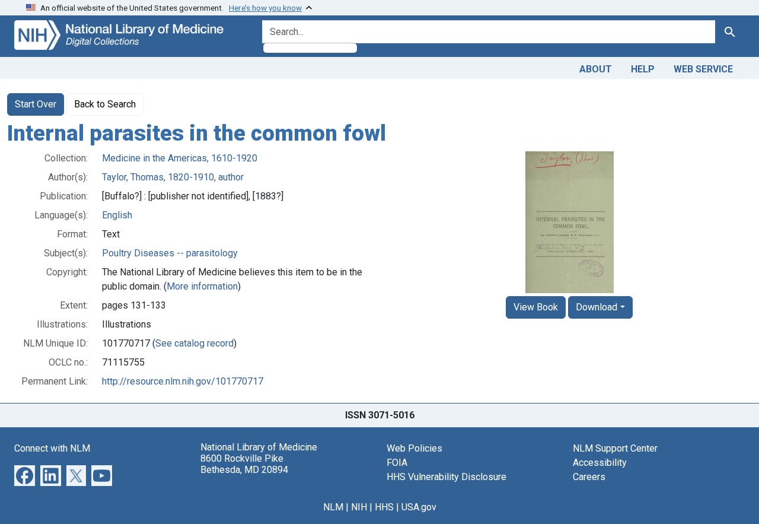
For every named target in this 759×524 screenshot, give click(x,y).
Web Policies (414, 448)
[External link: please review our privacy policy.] (24, 474)
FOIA (397, 462)
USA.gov (418, 507)
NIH (359, 507)
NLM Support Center (615, 448)
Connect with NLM (52, 448)
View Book (536, 307)
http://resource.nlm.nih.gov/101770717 (182, 381)
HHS (384, 507)
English (117, 215)
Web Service (703, 69)
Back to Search (105, 104)
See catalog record (194, 343)
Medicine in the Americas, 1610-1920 (179, 158)
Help (643, 69)
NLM (333, 507)
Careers (589, 476)
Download (596, 307)
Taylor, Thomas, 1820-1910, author (173, 177)
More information (202, 286)
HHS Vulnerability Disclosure (446, 476)
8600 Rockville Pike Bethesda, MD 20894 (244, 464)
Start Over (35, 104)
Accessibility (600, 462)
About (595, 69)
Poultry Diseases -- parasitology (170, 253)
